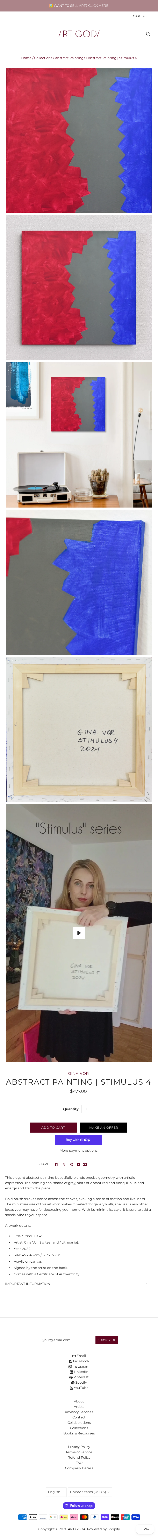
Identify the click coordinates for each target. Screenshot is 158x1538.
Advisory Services (79, 1412)
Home (26, 58)
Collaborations (79, 1423)
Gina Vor (78, 1073)
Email (81, 1356)
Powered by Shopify (103, 1529)
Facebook (80, 1361)
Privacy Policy (79, 1447)
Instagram (80, 1366)
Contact (79, 1417)
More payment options (79, 1150)
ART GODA (77, 1529)
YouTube (80, 1388)
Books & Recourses (79, 1433)
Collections (43, 58)
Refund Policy (79, 1457)
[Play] (79, 933)
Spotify (80, 1382)
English (54, 1492)
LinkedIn (80, 1372)
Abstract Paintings (70, 58)
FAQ (79, 1463)
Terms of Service (79, 1452)
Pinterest (81, 1377)
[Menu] (8, 34)
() (140, 16)
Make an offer (103, 1128)
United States (88, 1492)
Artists (79, 1407)
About (79, 1401)
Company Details (79, 1468)
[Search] (148, 34)
